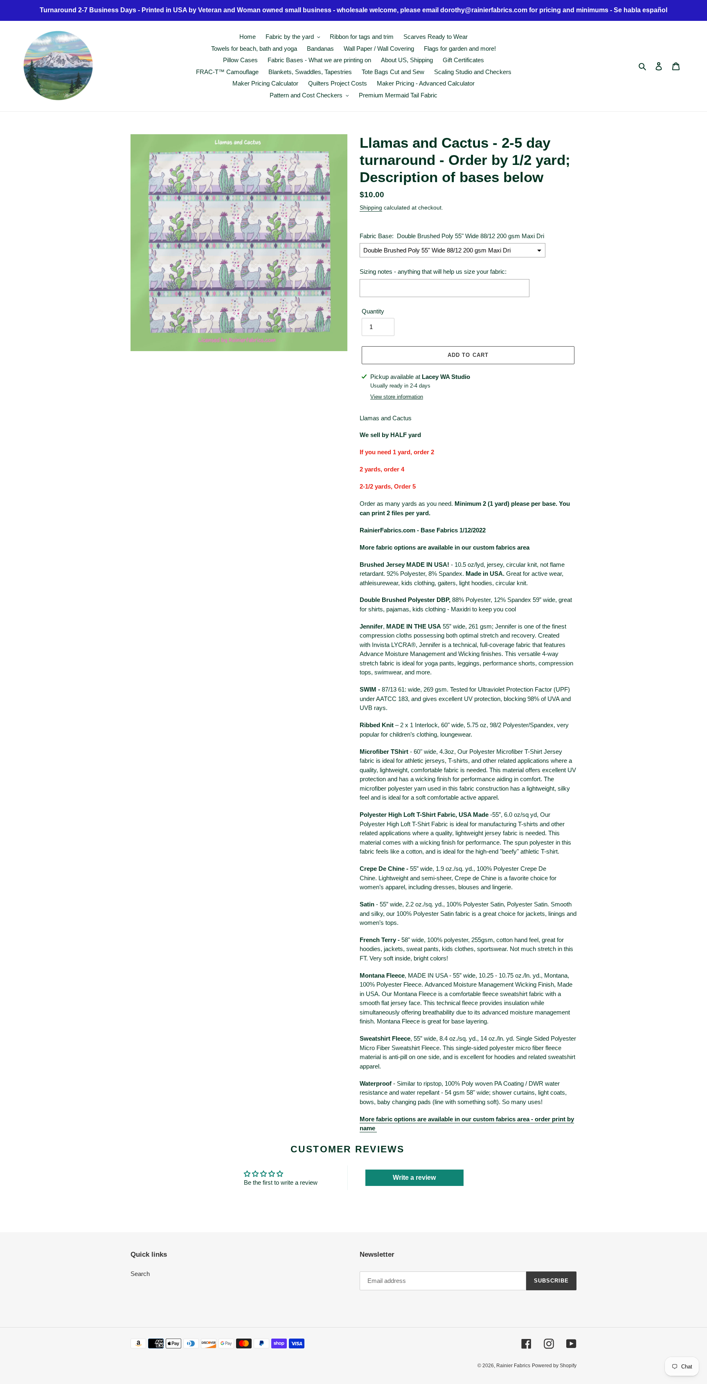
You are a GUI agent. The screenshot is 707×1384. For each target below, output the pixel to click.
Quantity (373, 311)
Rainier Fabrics (513, 1365)
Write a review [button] (414, 1177)
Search (140, 1273)
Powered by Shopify (554, 1365)
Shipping (371, 207)
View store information (396, 397)
